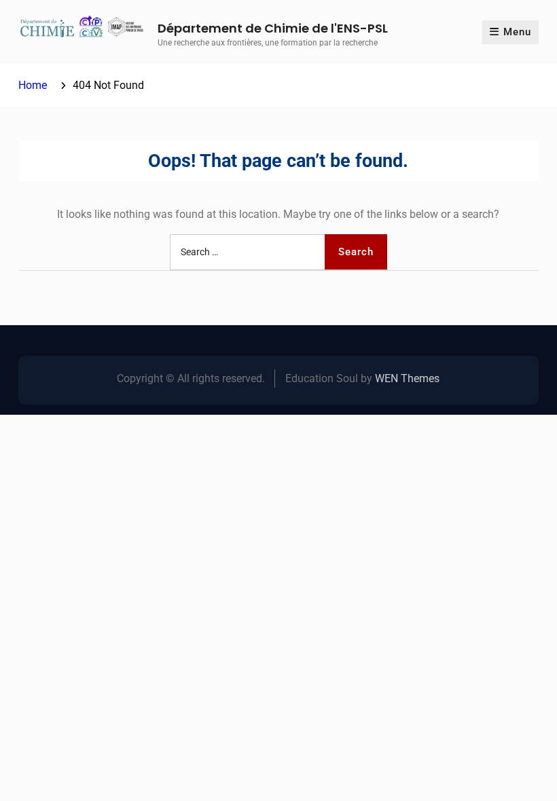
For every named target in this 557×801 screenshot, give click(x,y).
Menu (517, 32)
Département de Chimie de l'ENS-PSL (273, 28)
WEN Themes (407, 378)
